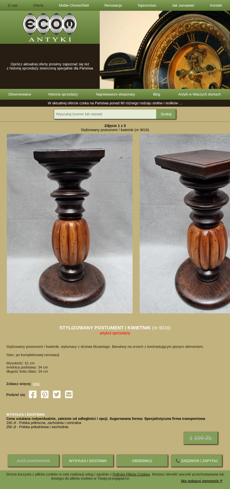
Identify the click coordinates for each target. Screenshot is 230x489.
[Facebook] (32, 397)
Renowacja (113, 5)
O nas (12, 5)
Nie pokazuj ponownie (201, 480)
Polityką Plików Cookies (131, 474)
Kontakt (216, 5)
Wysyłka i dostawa (88, 461)
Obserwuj (142, 461)
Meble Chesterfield (74, 5)
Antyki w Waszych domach (199, 94)
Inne (36, 384)
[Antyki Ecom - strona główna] (50, 27)
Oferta (38, 5)
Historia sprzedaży (63, 94)
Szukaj (166, 114)
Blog (156, 94)
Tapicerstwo (146, 5)
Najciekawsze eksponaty (115, 94)
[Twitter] (56, 397)
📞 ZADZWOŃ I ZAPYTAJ (197, 461)
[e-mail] (69, 397)
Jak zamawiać (183, 5)
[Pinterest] (44, 397)
